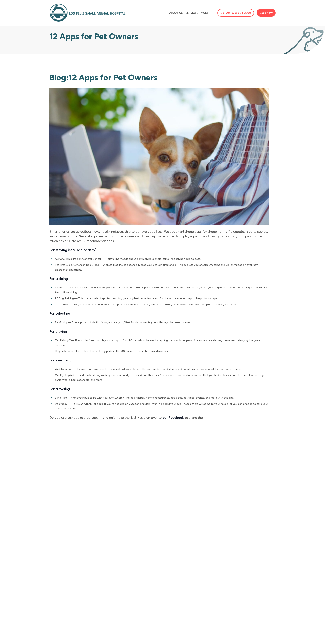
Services (192, 12)
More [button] (205, 12)
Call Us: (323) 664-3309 (235, 12)
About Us (176, 12)
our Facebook (173, 418)
